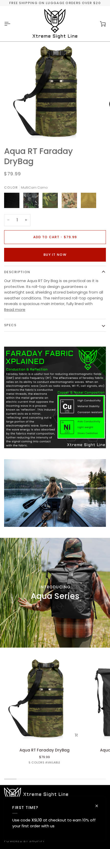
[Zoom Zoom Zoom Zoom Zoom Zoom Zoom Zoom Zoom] (55, 91)
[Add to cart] (76, 735)
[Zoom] (17, 128)
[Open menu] (11, 23)
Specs (10, 325)
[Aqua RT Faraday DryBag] (44, 698)
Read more (14, 309)
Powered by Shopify (24, 841)
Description (17, 272)
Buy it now (55, 254)
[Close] (99, 806)
